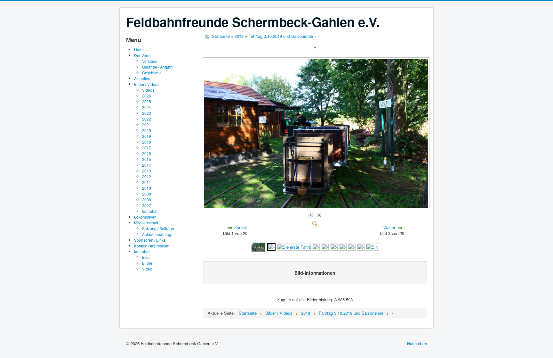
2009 (146, 193)
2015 (146, 159)
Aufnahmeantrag (156, 234)
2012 (146, 176)
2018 (146, 142)
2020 (146, 130)
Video (147, 268)
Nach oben (417, 343)
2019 (146, 136)
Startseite (221, 36)
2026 (146, 95)
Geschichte (152, 72)
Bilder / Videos (146, 84)
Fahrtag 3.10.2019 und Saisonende (280, 36)
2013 (146, 170)
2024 (146, 107)
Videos (148, 90)
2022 (146, 118)
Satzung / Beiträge (158, 228)
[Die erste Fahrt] (294, 246)
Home (139, 49)
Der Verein (143, 55)
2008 (146, 199)
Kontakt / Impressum (151, 245)
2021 (146, 124)
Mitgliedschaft (146, 222)
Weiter (389, 227)
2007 (146, 205)
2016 (146, 153)
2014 (146, 165)
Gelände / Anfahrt (157, 67)
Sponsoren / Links (149, 240)
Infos (146, 257)
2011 (146, 182)
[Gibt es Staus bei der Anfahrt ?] (258, 246)
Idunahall (150, 211)
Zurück (240, 227)
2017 (146, 147)
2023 (146, 113)
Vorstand (149, 61)
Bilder (147, 263)
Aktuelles (142, 78)
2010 (146, 188)
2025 (146, 101)
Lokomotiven (145, 217)
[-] (317, 207)
